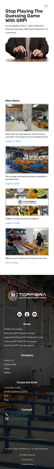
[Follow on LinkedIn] (19, 314)
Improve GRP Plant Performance (20, 341)
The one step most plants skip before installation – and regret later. (26, 177)
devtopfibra (14, 26)
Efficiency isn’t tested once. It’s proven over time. (26, 258)
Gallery (7, 372)
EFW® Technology (13, 329)
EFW (6, 391)
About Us (8, 360)
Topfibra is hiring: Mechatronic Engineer (22, 219)
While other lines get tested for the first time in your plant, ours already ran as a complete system (26, 135)
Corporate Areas (12, 387)
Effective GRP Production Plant (19, 333)
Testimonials (10, 364)
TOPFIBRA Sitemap (27, 455)
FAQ (6, 395)
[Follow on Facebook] (27, 314)
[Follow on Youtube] (34, 314)
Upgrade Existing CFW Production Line (23, 337)
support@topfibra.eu (20, 419)
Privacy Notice (27, 460)
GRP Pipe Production (34, 29)
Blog (6, 399)
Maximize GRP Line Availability (19, 345)
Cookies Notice (27, 464)
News (7, 368)
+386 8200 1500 (18, 415)
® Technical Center (18, 391)
